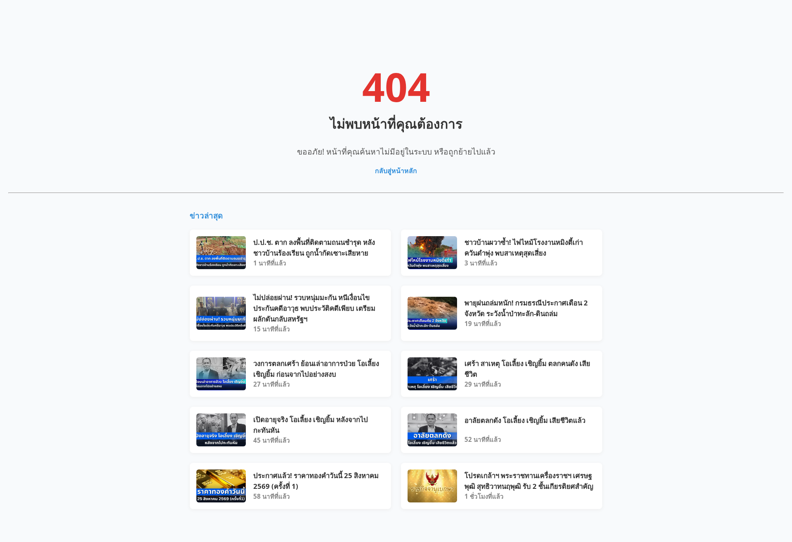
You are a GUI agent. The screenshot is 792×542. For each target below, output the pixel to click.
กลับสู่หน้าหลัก (396, 170)
